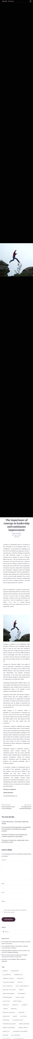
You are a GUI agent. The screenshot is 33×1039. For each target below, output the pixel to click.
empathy (21, 989)
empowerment (21, 993)
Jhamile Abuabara (16, 533)
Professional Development (20, 1031)
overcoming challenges (9, 1023)
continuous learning (8, 982)
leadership (24, 1004)
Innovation (6, 1004)
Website (3, 901)
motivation (24, 1016)
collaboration (7, 974)
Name (3, 883)
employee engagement (9, 993)
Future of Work (20, 997)
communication (18, 974)
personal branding (24, 1023)
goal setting (6, 1001)
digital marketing (7, 985)
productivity (6, 1031)
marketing (13, 1008)
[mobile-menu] (30, 1)
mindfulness (6, 1016)
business (5, 970)
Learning (5, 1008)
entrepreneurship (7, 997)
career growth (15, 970)
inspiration (15, 1004)
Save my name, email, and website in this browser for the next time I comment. (15, 911)
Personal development (9, 1027)
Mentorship (22, 1012)
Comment (4, 860)
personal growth (23, 1027)
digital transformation (22, 985)
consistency (20, 978)
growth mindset (17, 1001)
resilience (5, 1035)
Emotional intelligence (9, 989)
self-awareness (16, 1035)
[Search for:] (16, 932)
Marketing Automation (9, 1012)
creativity (20, 982)
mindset (15, 1016)
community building (8, 978)
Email (3, 892)
